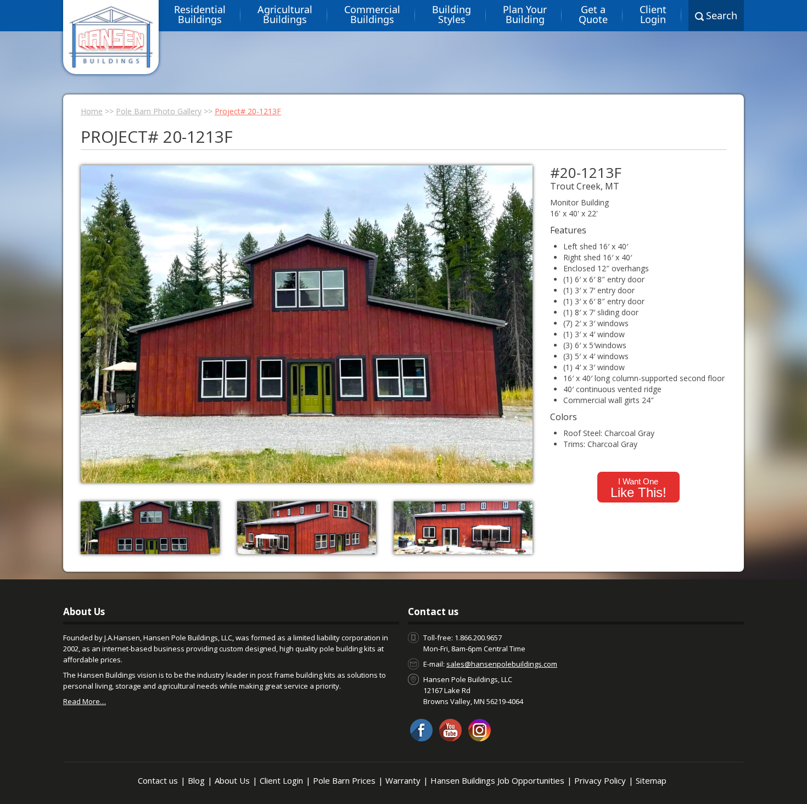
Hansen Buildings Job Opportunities (497, 780)
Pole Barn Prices (344, 780)
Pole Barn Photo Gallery (158, 111)
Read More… (84, 701)
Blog (196, 780)
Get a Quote (593, 14)
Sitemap (651, 780)
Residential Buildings (200, 14)
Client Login (653, 14)
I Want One (638, 488)
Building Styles (451, 14)
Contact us (158, 780)
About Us (232, 780)
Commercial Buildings (372, 14)
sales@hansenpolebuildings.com (501, 664)
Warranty (403, 780)
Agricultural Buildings (284, 14)
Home (92, 111)
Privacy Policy (600, 780)
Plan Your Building (525, 14)
